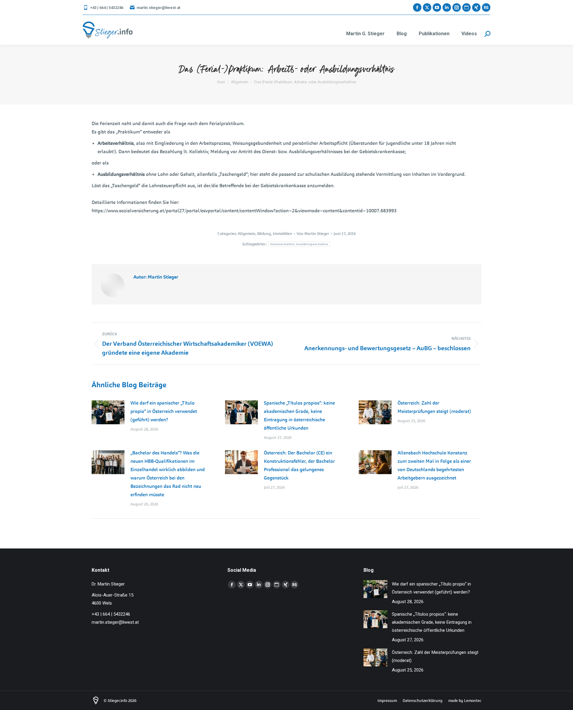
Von (313, 233)
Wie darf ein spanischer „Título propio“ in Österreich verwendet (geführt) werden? (163, 411)
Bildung (264, 233)
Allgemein (246, 233)
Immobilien (282, 233)
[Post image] (108, 412)
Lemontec (472, 700)
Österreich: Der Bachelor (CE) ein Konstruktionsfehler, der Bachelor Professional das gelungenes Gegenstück (299, 465)
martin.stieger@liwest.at (158, 7)
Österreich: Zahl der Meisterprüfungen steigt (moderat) (434, 407)
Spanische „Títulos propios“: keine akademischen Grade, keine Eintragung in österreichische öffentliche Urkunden (299, 415)
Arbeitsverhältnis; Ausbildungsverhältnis (299, 244)
